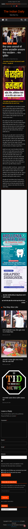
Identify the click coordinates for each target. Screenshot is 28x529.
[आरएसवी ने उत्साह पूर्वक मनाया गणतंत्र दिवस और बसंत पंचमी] (14, 341)
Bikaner (4, 43)
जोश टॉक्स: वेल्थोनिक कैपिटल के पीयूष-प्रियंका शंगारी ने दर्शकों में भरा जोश (14, 296)
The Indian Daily (14, 11)
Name (3, 440)
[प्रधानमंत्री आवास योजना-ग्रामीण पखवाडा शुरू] (14, 370)
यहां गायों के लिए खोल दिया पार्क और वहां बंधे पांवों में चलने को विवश (13, 301)
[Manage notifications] (24, 526)
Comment (4, 420)
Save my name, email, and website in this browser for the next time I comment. (12, 465)
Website (3, 454)
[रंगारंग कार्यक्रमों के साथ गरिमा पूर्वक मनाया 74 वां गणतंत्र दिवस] (14, 311)
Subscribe (5, 497)
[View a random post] (25, 20)
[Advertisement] (14, 211)
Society (14, 43)
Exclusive (10, 43)
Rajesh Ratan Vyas (14, 59)
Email (3, 447)
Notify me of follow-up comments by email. (14, 470)
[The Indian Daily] (3, 20)
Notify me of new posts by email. (12, 472)
